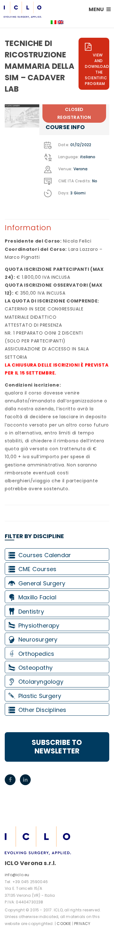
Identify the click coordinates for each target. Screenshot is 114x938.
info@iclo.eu (17, 874)
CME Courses (37, 569)
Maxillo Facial (37, 597)
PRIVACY (82, 923)
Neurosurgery (37, 639)
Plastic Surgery (39, 696)
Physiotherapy (39, 625)
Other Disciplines (42, 710)
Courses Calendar (44, 555)
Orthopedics (36, 654)
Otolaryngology (40, 682)
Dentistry (31, 612)
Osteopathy (35, 668)
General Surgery (41, 583)
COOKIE (64, 923)
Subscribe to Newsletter (57, 747)
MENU (97, 9)
